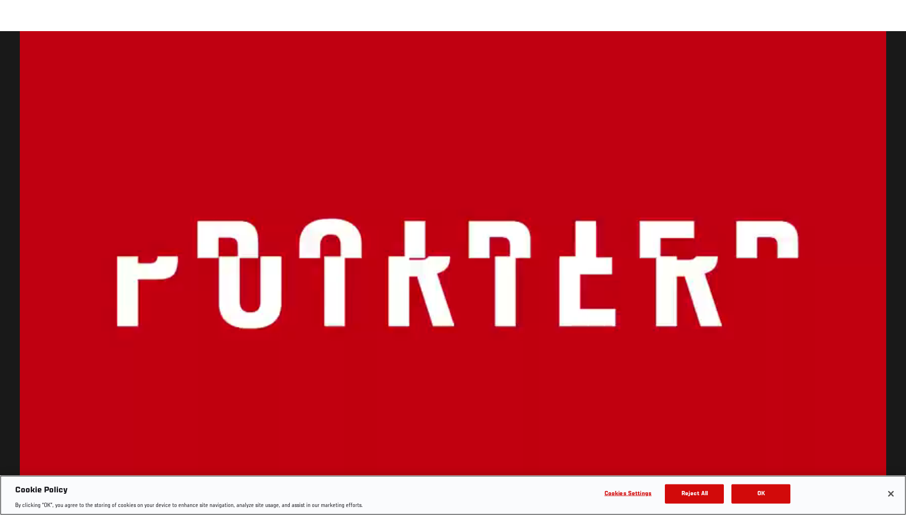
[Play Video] (453, 274)
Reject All (694, 493)
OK (761, 493)
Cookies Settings (628, 493)
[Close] (891, 493)
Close (888, 50)
